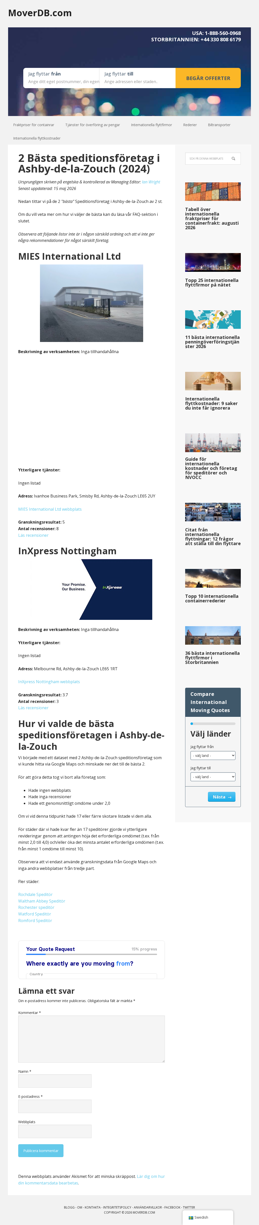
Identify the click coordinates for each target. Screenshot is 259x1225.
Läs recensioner (33, 535)
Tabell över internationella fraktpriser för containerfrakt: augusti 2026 (212, 218)
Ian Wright (151, 182)
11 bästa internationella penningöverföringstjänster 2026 (212, 341)
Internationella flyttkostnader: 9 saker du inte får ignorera (211, 403)
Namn (24, 1071)
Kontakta (93, 1207)
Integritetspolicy (117, 1207)
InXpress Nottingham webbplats (49, 681)
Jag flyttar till (200, 767)
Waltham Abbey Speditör (41, 901)
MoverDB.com (40, 12)
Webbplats (26, 1121)
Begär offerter (208, 78)
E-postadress (30, 1096)
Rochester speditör (36, 907)
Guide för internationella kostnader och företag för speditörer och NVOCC (211, 468)
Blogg (69, 1207)
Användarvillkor (148, 1207)
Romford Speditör (35, 920)
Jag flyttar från (202, 746)
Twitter (189, 1207)
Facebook (172, 1207)
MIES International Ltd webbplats (50, 509)
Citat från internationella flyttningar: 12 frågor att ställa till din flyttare (213, 536)
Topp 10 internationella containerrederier (212, 598)
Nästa (219, 797)
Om (79, 1207)
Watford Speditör (34, 914)
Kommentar (29, 1012)
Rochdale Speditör (35, 894)
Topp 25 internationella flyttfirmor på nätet (212, 282)
